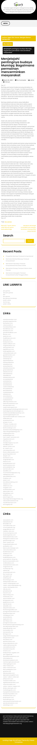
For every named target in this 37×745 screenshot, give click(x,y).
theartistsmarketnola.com (11, 656)
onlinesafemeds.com (9, 353)
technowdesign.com (9, 428)
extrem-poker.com (9, 446)
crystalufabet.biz (8, 392)
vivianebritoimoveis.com (10, 565)
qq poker (10, 718)
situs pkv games (8, 293)
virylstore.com (7, 553)
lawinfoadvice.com (9, 465)
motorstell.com (7, 555)
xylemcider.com (8, 491)
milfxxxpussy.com (8, 474)
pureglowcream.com (9, 623)
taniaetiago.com (8, 493)
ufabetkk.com (7, 606)
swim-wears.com (8, 542)
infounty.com (7, 441)
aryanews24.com (8, 420)
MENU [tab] (5, 23)
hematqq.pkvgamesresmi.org (12, 723)
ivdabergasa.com (8, 433)
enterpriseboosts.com (10, 582)
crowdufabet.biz (8, 398)
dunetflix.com (7, 471)
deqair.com (6, 456)
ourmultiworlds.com (9, 525)
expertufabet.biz (8, 360)
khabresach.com (8, 697)
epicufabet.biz (7, 390)
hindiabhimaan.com (9, 696)
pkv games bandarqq (10, 298)
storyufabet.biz (7, 388)
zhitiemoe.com (7, 486)
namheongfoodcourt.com (11, 662)
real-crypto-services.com (11, 437)
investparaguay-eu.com (10, 443)
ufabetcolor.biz (7, 372)
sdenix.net (6, 570)
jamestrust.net (7, 591)
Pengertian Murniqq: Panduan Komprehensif (19, 256)
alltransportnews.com (10, 402)
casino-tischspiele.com (10, 587)
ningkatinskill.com (8, 459)
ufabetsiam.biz (7, 364)
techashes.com (8, 323)
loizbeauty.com (8, 596)
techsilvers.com (8, 458)
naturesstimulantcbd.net (10, 501)
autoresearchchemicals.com (12, 701)
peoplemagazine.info (10, 321)
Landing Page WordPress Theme (15, 740)
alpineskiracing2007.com (11, 675)
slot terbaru (9, 716)
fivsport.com (7, 461)
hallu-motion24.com (9, 667)
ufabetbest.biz (7, 383)
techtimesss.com (8, 552)
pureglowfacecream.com (11, 611)
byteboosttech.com (9, 344)
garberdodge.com (9, 540)
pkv (4, 294)
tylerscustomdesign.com (10, 548)
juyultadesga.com (8, 435)
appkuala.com (7, 619)
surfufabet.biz (7, 381)
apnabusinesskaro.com (10, 703)
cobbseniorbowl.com (9, 426)
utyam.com (6, 480)
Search (8, 235)
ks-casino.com (7, 448)
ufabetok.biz (7, 394)
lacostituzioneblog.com (10, 482)
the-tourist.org (7, 574)
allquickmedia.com (9, 608)
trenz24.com (7, 593)
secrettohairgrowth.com (10, 626)
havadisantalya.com (9, 327)
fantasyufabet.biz (8, 362)
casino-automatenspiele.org (12, 585)
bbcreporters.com (9, 405)
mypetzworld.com (8, 439)
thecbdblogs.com (8, 699)
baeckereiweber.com (10, 319)
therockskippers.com (9, 669)
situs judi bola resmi (20, 716)
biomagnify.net (7, 504)
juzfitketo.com (7, 495)
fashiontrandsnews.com (10, 403)
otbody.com (7, 589)
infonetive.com (7, 639)
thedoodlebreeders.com (11, 452)
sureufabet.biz (7, 385)
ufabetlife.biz (7, 375)
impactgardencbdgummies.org (13, 499)
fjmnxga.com (7, 634)
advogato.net (7, 576)
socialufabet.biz (8, 379)
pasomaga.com (8, 497)
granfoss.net (7, 671)
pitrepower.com (8, 679)
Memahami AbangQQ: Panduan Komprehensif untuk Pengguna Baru (17, 274)
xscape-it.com (7, 422)
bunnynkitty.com (8, 630)
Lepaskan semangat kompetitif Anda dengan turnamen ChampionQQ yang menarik (28, 228)
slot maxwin (12, 721)
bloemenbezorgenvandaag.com (13, 624)
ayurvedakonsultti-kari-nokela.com (14, 416)
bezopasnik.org (8, 632)
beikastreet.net (7, 522)
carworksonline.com (9, 550)
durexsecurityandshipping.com (12, 430)
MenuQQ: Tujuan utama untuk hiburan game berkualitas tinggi (8, 227)
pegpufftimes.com (9, 529)
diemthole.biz (7, 604)
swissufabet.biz (8, 366)
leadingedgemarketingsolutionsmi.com (15, 409)
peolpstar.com (7, 546)
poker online (7, 300)
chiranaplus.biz (7, 658)
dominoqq (6, 302)
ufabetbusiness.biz (9, 368)
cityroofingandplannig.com (11, 431)
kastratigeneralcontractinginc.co (13, 411)
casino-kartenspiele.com (11, 583)
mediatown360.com (9, 681)
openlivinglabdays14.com (11, 415)
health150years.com (9, 557)
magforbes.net (7, 567)
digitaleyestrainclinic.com (11, 682)
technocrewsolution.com (10, 561)
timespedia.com (8, 600)
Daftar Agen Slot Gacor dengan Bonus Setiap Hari (16, 38)
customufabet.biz (8, 387)
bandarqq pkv (7, 720)
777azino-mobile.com (10, 424)
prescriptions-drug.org (10, 559)
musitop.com (7, 478)
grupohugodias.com (9, 454)
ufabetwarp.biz (7, 357)
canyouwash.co (8, 325)
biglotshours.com (8, 349)
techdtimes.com (8, 329)
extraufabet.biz (7, 374)
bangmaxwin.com (8, 638)
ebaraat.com (7, 340)
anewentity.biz (7, 617)
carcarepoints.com (9, 450)
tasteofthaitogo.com (9, 628)
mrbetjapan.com (8, 615)
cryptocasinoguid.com (10, 407)
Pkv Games (8, 44)
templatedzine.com (9, 463)
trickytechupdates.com (10, 694)
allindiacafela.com (9, 673)
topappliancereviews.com (11, 692)
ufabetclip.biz (7, 359)
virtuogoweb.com (8, 347)
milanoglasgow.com (9, 664)
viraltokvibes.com (8, 563)
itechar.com (7, 334)
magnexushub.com (9, 345)
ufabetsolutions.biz (9, 377)
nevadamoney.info (9, 649)
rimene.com (7, 651)
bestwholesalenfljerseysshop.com (13, 413)
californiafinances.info (10, 645)
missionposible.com (9, 684)
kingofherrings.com (9, 613)
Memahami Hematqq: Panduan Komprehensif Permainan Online (16, 264)
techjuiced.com (8, 342)
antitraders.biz (7, 418)
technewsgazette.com (10, 610)
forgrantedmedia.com (10, 544)
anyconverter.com (9, 598)
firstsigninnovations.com (10, 539)
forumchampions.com (10, 533)
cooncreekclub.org (9, 527)
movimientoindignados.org (11, 473)
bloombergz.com (8, 580)
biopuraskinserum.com (10, 643)
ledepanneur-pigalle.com (11, 653)
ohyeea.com (7, 484)
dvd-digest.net (7, 654)
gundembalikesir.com (10, 332)
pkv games (8, 222)
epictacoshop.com (9, 641)
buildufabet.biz (7, 400)
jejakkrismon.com (8, 602)
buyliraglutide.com (9, 351)
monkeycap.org (8, 568)
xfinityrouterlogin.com (9, 688)
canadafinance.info (9, 647)
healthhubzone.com (9, 338)
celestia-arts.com (8, 531)
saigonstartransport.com (10, 636)
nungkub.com (7, 488)
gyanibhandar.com (9, 355)
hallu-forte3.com (8, 666)
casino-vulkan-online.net (11, 677)
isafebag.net (7, 578)
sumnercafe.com (8, 469)
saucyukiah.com (8, 520)
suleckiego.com (8, 705)
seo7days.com (7, 621)
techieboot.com (8, 331)
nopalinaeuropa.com (9, 502)
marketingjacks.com (9, 690)
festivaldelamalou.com (10, 537)
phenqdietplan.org (9, 467)
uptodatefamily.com (9, 476)
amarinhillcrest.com (9, 572)
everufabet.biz (7, 396)
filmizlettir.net (7, 524)
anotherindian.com (9, 489)
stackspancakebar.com (10, 660)
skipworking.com (8, 595)
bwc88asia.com (8, 445)
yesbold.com (7, 336)
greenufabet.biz (8, 370)
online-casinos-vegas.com (11, 686)
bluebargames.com (9, 535)
